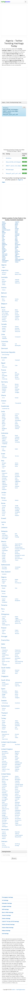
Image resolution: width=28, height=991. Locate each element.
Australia (4, 277)
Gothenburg (5, 703)
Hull (3, 759)
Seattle (16, 822)
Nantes (16, 375)
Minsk (16, 301)
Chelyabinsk (5, 650)
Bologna (4, 463)
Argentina (4, 270)
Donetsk (17, 734)
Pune (3, 427)
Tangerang (4, 443)
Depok (16, 435)
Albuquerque (5, 776)
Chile (3, 334)
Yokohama (4, 486)
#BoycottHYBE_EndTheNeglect (13, 162)
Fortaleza (4, 318)
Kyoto (16, 488)
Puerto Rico (5, 640)
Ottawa (16, 326)
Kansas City (18, 796)
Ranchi (3, 417)
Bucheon (17, 507)
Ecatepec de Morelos (20, 549)
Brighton (17, 753)
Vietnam (4, 841)
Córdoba (17, 273)
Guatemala (5, 406)
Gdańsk (4, 630)
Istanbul (4, 727)
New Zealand (5, 572)
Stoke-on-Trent (6, 769)
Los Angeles (5, 799)
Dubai (3, 746)
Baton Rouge (5, 779)
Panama (4, 605)
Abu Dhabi (17, 744)
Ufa (3, 663)
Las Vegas (4, 797)
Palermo (4, 466)
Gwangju (17, 510)
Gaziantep (17, 725)
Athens (3, 403)
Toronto (4, 330)
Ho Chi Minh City (6, 847)
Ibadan (16, 579)
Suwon (3, 514)
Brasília (3, 310)
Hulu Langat (5, 538)
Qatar (3, 644)
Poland (3, 628)
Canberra (17, 281)
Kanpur (3, 415)
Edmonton (17, 330)
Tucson (4, 825)
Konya (16, 729)
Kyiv (16, 736)
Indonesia (4, 433)
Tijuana (4, 560)
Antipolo (4, 620)
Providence (17, 813)
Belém (16, 310)
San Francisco (18, 820)
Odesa (16, 737)
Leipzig (16, 391)
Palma (3, 696)
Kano (16, 581)
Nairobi (16, 500)
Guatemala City (5, 408)
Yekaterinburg (5, 655)
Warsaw (4, 633)
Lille (16, 372)
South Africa (5, 680)
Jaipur (3, 420)
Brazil (3, 307)
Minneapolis (5, 804)
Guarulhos (4, 321)
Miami (3, 802)
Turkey (3, 718)
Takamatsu (4, 484)
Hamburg (17, 389)
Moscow (17, 656)
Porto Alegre (5, 313)
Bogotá (4, 344)
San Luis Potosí (18, 558)
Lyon (3, 374)
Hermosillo (17, 550)
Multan (3, 600)
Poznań (17, 632)
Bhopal (3, 423)
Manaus (4, 319)
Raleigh (3, 815)
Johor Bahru (5, 535)
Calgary (4, 331)
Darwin (3, 283)
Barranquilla (18, 345)
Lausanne (17, 708)
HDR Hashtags (5, 909)
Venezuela (5, 829)
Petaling (17, 537)
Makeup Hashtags (6, 930)
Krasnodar (4, 652)
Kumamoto (4, 480)
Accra (3, 398)
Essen (16, 387)
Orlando (4, 810)
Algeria (20, 180)
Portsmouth (18, 766)
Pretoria (17, 684)
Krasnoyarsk (18, 652)
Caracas (4, 832)
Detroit (16, 788)
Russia (3, 648)
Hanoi (3, 844)
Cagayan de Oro (18, 620)
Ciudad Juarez (5, 547)
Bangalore (4, 428)
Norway (4, 586)
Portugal (4, 636)
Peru (3, 609)
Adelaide (17, 280)
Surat (16, 422)
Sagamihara (17, 481)
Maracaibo (17, 832)
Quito (3, 360)
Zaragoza (17, 697)
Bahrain (4, 293)
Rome (16, 466)
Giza (3, 365)
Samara (3, 653)
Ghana (3, 395)
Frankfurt (4, 389)
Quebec (4, 328)
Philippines (5, 614)
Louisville (17, 799)
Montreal (17, 328)
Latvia (3, 522)
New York (4, 807)
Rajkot (3, 422)
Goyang (4, 505)
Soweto (4, 686)
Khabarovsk (18, 650)
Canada (4, 324)
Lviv (3, 737)
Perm (16, 660)
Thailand (4, 713)
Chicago (4, 783)
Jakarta (3, 440)
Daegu (3, 510)
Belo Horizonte (5, 311)
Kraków (16, 630)
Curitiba (17, 311)
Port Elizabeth (5, 684)
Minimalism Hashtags (7, 903)
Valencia (4, 697)
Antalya (17, 722)
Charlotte (17, 781)
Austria (3, 287)
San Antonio (18, 818)
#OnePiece (8, 158)
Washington (5, 826)
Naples (16, 464)
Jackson (17, 794)
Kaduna (4, 581)
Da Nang (17, 845)
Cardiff (16, 755)
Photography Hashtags (7, 897)
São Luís (17, 319)
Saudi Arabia (5, 667)
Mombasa (4, 500)
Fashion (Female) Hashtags (8, 924)
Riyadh (3, 672)
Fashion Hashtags (6, 918)
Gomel (3, 301)
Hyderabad (17, 427)
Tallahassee (5, 823)
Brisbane (4, 281)
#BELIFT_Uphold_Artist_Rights (13, 166)
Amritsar (17, 419)
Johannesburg (18, 682)
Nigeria (3, 577)
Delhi (3, 430)
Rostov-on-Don (6, 661)
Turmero (4, 837)
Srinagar (4, 419)
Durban (3, 682)
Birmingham (4, 751)
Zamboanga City (6, 625)
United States (6, 774)
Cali (16, 344)
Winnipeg (4, 326)
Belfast (16, 771)
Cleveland (4, 784)
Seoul (3, 515)
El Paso (4, 789)
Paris (3, 377)
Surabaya (17, 437)
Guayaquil (17, 360)
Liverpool (17, 761)
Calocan (4, 617)
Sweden (4, 700)
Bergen (3, 588)
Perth (3, 280)
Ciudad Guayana (19, 835)
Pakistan (4, 596)
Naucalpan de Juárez (20, 555)
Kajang (3, 533)
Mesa (16, 800)
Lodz (3, 632)
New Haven (4, 805)
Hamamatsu (5, 476)
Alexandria (4, 367)
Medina (3, 670)
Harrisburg (17, 791)
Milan (3, 464)
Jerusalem (4, 457)
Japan (3, 471)
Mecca (3, 673)
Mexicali (4, 553)
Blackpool (17, 751)
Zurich (3, 710)
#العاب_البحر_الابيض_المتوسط (13, 173)
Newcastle (4, 764)
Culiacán (4, 549)
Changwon (17, 509)
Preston (4, 768)
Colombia (4, 341)
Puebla (3, 557)
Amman (4, 495)
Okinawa (17, 486)
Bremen (17, 384)
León (3, 552)
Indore (16, 423)
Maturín (4, 838)
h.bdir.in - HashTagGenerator (18, 989)
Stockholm (17, 703)
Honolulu (4, 792)
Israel (3, 453)
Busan (3, 509)
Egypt (3, 363)
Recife (16, 313)
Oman (3, 591)
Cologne (4, 391)
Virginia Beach (18, 825)
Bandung (17, 439)
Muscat (3, 593)
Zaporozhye (5, 739)
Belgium (4, 303)
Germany (4, 382)
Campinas (17, 316)
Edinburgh (4, 758)
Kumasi (16, 398)
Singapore (4, 676)
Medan (16, 440)
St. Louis (17, 817)
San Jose (4, 822)
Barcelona (4, 691)
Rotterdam (4, 569)
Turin (3, 468)
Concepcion (18, 337)
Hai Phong (17, 844)
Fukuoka (17, 475)
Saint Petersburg (19, 661)
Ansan (3, 507)
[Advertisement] (14, 20)
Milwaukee (17, 802)
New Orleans (18, 805)
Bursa (3, 724)
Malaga (3, 694)
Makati (16, 617)
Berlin (3, 384)
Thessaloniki (18, 403)
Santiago (4, 337)
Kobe (16, 478)
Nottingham (18, 764)
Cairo (16, 365)
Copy (24, 107)
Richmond (17, 815)
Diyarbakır (17, 724)
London (4, 771)
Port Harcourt (18, 583)
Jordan (3, 492)
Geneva (4, 708)
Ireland (3, 446)
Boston (3, 781)
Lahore (16, 599)
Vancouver (17, 331)
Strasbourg (4, 379)
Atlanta (16, 776)
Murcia (16, 694)
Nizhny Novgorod (6, 658)
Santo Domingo (5, 354)
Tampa (16, 823)
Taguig (16, 618)
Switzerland (5, 706)
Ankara (3, 722)
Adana (16, 721)
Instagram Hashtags (6, 906)
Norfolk (16, 807)
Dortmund (4, 386)
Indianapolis (5, 794)
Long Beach (17, 797)
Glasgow (17, 758)
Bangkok (4, 715)
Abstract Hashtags (6, 915)
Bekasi (3, 435)
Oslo (16, 588)
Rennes (16, 377)
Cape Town (17, 686)
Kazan (3, 656)
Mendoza (4, 273)
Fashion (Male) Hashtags (7, 927)
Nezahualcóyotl (18, 547)
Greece (3, 401)
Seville (16, 696)
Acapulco (4, 544)
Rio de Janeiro (5, 315)
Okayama (4, 489)
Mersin (3, 721)
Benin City (4, 579)
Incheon (4, 512)
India (3, 411)
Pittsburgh (17, 812)
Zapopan (4, 562)
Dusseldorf (4, 387)
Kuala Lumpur (5, 537)
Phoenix (4, 812)
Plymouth (4, 766)
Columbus (4, 786)
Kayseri (3, 729)
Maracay (4, 833)
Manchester (4, 763)
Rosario (4, 274)
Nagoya (17, 480)
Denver (3, 788)
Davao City (17, 621)
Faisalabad (4, 602)
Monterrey (17, 553)
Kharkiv (4, 736)
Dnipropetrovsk (5, 734)
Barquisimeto (18, 837)
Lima (3, 611)
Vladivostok (18, 663)
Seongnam (17, 512)
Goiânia (17, 318)
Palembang (4, 442)
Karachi (3, 599)
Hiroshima (17, 476)
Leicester (4, 761)
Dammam (17, 670)
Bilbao (16, 691)
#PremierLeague (10, 169)
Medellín (4, 345)
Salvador (17, 315)
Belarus (4, 296)
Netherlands (5, 565)
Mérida (16, 552)
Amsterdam (17, 567)
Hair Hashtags (5, 933)
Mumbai (17, 425)
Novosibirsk (17, 658)
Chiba (3, 475)
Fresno (16, 789)
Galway (3, 450)
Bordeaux (4, 372)
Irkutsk (16, 655)
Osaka (3, 488)
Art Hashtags (5, 900)
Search (14, 858)
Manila (3, 623)
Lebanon (4, 527)
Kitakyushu (4, 473)
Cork (3, 449)
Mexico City (17, 545)
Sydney (3, 284)
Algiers (3, 182)
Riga (3, 524)
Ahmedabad (18, 420)
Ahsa (16, 673)
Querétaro (17, 557)
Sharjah (4, 744)
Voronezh (17, 653)
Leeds (16, 759)
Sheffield (17, 768)
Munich (3, 392)
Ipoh (16, 533)
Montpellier (4, 375)
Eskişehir (4, 725)
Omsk (3, 660)
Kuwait (3, 518)
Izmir (16, 727)
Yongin (16, 505)
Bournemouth (5, 753)
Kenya (3, 498)
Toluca (16, 560)
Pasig (3, 618)
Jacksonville (5, 796)
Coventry (4, 756)
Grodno (16, 299)
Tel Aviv (17, 456)
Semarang (17, 442)
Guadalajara (5, 550)
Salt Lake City (5, 818)
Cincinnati (17, 783)
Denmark (4, 348)
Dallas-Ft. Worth (19, 786)
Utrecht (16, 569)
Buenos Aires (18, 274)
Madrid (16, 693)
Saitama (17, 473)
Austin (3, 778)
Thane (3, 425)
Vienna (3, 290)
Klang (16, 535)
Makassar (4, 439)
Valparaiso (4, 338)
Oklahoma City (5, 809)
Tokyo (16, 484)
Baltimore (17, 778)
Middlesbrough (18, 763)
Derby (16, 756)
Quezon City (18, 623)
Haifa (3, 456)
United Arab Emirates (8, 742)
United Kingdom (7, 749)
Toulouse (17, 379)
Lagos (3, 583)
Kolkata (16, 417)
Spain (3, 689)
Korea (3, 503)
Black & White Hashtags (7, 912)
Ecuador (4, 357)
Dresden (17, 386)
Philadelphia (18, 810)
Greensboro (5, 791)
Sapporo (4, 483)
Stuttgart (17, 392)
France (3, 370)
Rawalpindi (17, 600)
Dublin (16, 449)
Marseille (17, 374)
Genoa (16, 463)
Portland (4, 813)
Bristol (3, 755)
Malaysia (4, 531)
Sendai (16, 483)
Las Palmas (4, 693)
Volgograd (4, 665)
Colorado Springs (19, 784)
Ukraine (4, 732)
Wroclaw (17, 633)
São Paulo (4, 316)
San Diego (4, 820)
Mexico (3, 541)
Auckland (4, 574)
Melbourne (17, 283)
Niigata (3, 481)
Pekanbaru (4, 437)
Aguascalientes (18, 544)
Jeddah (16, 672)
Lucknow (17, 414)
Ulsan (16, 514)
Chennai (17, 428)
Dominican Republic (8, 352)
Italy (2, 460)
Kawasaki (4, 478)
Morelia (3, 555)
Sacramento (5, 817)
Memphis (4, 800)
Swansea (17, 769)
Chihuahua (4, 545)
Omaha (16, 809)
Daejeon (17, 515)
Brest (3, 299)
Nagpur (3, 414)
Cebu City (4, 621)
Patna (16, 415)
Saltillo (3, 558)
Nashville (17, 804)
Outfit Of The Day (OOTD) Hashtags (10, 921)
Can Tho (4, 845)
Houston (17, 792)
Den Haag (4, 567)
